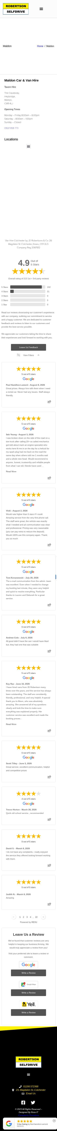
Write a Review (29, 973)
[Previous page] (14, 917)
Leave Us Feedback (28, 347)
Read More (11, 471)
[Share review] (49, 402)
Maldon (7, 46)
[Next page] (43, 917)
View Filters (28, 355)
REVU (34, 922)
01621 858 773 (11, 127)
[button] (41, 9)
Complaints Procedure (28, 1115)
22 (36, 917)
